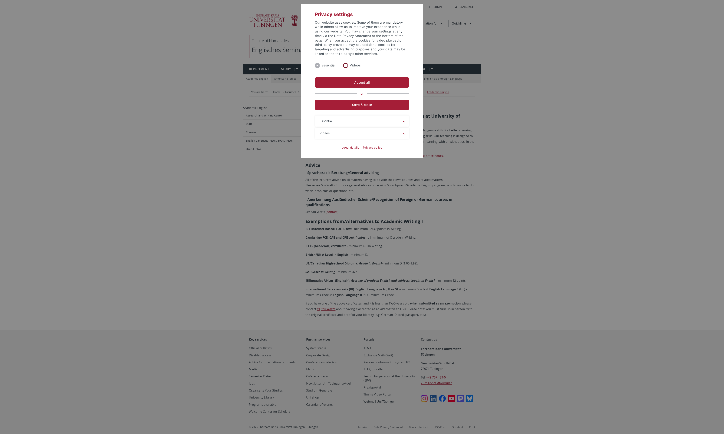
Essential (328, 65)
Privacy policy (372, 147)
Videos (355, 65)
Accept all (362, 82)
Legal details (350, 147)
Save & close (362, 105)
